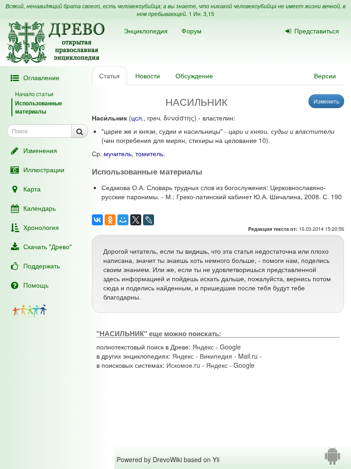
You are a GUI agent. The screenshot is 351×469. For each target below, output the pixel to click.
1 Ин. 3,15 (201, 13)
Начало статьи (34, 94)
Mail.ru (248, 355)
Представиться (316, 30)
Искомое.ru (183, 365)
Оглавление (41, 77)
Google (230, 346)
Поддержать (41, 265)
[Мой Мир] (122, 219)
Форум (191, 30)
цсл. (137, 117)
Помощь (35, 284)
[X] (135, 219)
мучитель (118, 153)
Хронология (41, 227)
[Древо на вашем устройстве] (332, 459)
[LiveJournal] (148, 219)
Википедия (216, 355)
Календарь (39, 208)
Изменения (40, 150)
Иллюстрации (43, 169)
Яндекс (203, 346)
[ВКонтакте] (97, 219)
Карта (32, 188)
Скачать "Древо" (47, 246)
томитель (149, 153)
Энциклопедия (146, 30)
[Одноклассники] (110, 219)
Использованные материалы (38, 107)
